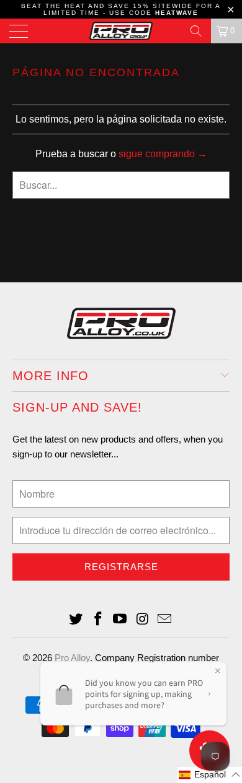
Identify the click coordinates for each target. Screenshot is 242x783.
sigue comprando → (163, 154)
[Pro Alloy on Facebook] (98, 619)
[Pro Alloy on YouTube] (120, 619)
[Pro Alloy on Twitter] (76, 619)
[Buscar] (196, 31)
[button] (209, 775)
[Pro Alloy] (121, 31)
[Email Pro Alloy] (165, 619)
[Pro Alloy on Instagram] (142, 619)
